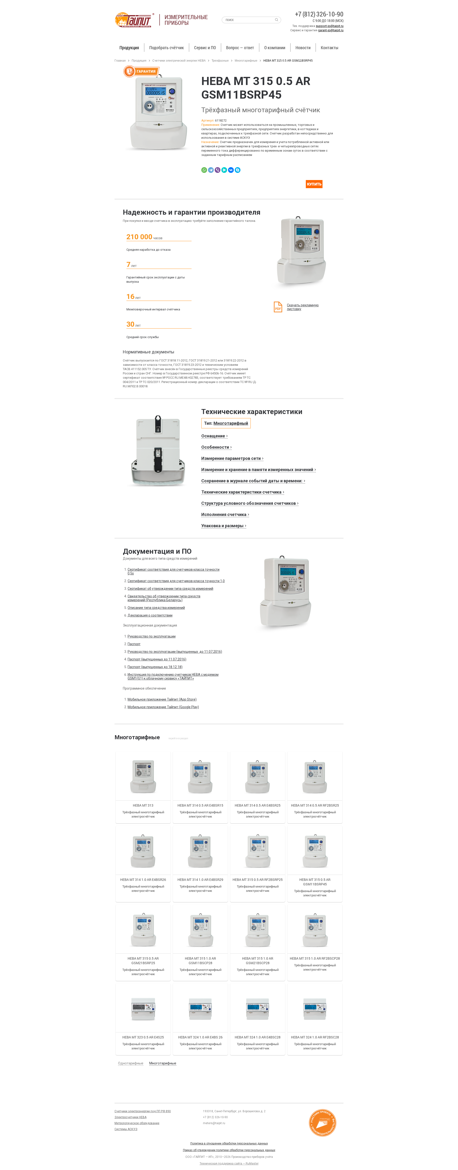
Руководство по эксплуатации (152, 636)
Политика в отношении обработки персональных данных (229, 1143)
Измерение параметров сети (231, 458)
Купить (318, 185)
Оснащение (213, 435)
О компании (274, 47)
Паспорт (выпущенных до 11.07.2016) (157, 659)
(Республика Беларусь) (163, 600)
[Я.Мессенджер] (224, 170)
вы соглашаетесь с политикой (32, 1160)
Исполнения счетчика (223, 514)
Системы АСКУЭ (125, 1129)
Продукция (129, 47)
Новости (303, 47)
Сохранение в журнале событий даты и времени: (251, 480)
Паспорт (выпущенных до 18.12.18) (155, 667)
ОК (69, 1160)
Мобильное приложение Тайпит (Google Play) (163, 707)
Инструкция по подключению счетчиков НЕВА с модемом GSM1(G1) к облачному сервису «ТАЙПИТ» (173, 676)
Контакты (329, 47)
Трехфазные (220, 60)
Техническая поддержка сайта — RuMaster (229, 1163)
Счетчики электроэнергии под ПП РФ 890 (142, 1111)
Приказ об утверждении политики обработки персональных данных (229, 1150)
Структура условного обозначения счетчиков (248, 503)
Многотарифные (246, 60)
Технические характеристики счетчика (241, 492)
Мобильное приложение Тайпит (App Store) (162, 699)
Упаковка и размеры (222, 525)
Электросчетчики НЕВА (130, 1117)
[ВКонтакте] (231, 170)
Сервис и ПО (205, 47)
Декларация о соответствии (150, 615)
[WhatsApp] (204, 170)
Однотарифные (130, 1063)
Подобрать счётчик (166, 47)
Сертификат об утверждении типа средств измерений (170, 588)
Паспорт (134, 644)
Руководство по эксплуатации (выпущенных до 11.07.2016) (175, 652)
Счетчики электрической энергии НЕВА (179, 60)
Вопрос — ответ (240, 47)
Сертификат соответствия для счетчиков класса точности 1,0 (176, 581)
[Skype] (237, 170)
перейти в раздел (178, 738)
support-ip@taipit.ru (330, 26)
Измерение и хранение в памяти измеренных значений (257, 469)
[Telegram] (211, 170)
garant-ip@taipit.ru (331, 30)
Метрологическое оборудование (136, 1123)
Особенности (215, 447)
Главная (120, 60)
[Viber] (217, 170)
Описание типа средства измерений (156, 608)
